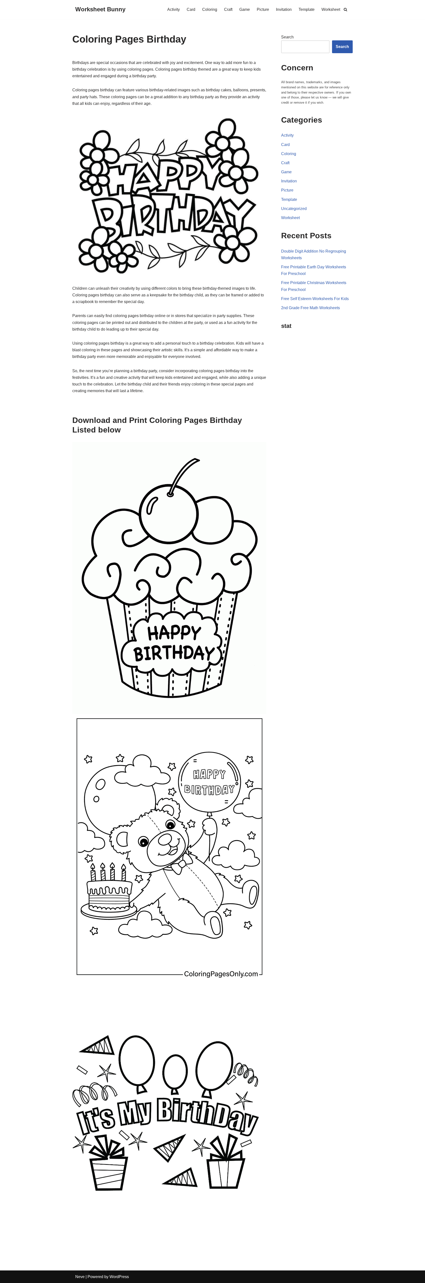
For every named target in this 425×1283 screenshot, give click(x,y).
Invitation (284, 9)
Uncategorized (294, 209)
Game (244, 9)
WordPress (119, 1277)
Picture (263, 9)
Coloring (209, 9)
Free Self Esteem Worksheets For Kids (315, 299)
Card (191, 9)
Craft (228, 9)
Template (307, 9)
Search (287, 37)
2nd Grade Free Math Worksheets (310, 308)
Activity (173, 9)
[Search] (345, 9)
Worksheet (330, 9)
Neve (80, 1277)
